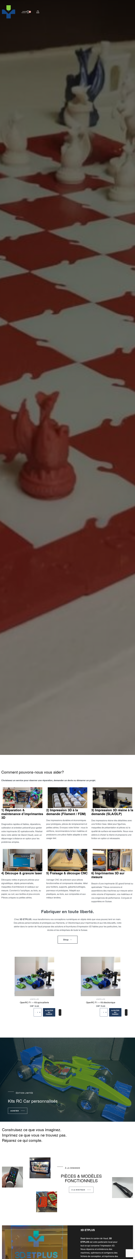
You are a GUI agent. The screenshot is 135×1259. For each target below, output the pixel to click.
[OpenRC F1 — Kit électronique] (100, 976)
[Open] (24, 12)
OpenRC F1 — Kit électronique (100, 1002)
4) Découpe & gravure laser (21, 873)
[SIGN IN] (37, 11)
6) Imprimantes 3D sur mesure (107, 875)
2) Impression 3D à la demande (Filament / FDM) (66, 812)
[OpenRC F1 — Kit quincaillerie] (34, 976)
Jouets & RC (34, 999)
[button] (49, 1012)
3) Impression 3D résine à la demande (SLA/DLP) (112, 812)
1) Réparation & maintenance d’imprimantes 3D (22, 814)
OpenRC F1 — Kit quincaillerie (34, 1002)
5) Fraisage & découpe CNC (67, 873)
